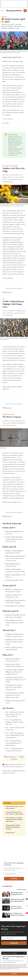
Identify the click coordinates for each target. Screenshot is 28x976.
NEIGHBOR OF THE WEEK (10, 166)
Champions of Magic (11, 595)
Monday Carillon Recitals (13, 575)
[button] (14, 894)
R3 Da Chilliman (10, 620)
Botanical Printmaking (12, 615)
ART (3, 299)
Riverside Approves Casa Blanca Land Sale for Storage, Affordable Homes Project (14, 819)
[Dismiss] (24, 953)
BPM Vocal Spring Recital (13, 531)
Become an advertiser (17, 288)
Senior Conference (15, 728)
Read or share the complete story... (12, 502)
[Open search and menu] (2, 10)
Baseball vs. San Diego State (13, 589)
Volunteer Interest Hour (12, 664)
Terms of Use (17, 964)
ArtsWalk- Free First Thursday (14, 640)
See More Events (11, 757)
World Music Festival (11, 701)
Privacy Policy (16, 968)
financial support (17, 149)
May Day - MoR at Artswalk (14, 647)
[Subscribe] (25, 10)
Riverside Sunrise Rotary (12, 659)
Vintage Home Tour (16, 748)
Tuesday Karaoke (10, 606)
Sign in (15, 953)
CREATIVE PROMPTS (8, 414)
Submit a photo (9, 764)
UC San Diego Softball (12, 580)
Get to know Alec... (8, 278)
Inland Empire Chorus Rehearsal (15, 600)
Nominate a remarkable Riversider (14, 771)
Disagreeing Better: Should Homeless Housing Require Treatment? (13, 827)
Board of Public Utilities (12, 564)
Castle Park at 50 (10, 833)
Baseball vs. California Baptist (14, 551)
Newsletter (4, 16)
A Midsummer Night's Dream (14, 634)
